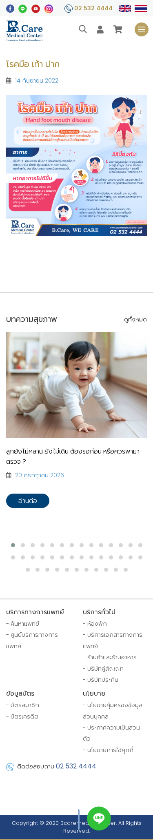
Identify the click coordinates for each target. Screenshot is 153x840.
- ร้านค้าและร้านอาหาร (110, 657)
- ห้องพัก (95, 624)
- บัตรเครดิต (22, 716)
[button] (13, 545)
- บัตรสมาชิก (22, 705)
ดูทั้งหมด (135, 319)
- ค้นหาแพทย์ (22, 624)
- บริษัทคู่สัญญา (103, 669)
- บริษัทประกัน (100, 680)
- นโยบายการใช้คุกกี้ (108, 750)
